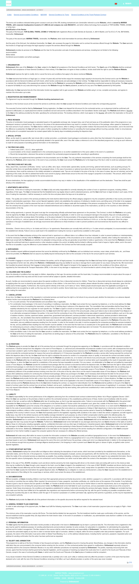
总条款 (9, 15)
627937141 (77, 575)
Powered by (69, 582)
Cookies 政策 (79, 578)
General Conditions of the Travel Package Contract (88, 15)
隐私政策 (71, 578)
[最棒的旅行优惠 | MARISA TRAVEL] (8, 3)
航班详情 (44, 15)
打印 (130, 562)
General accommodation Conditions (26, 15)
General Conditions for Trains (59, 15)
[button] (117, 3)
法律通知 (57, 578)
